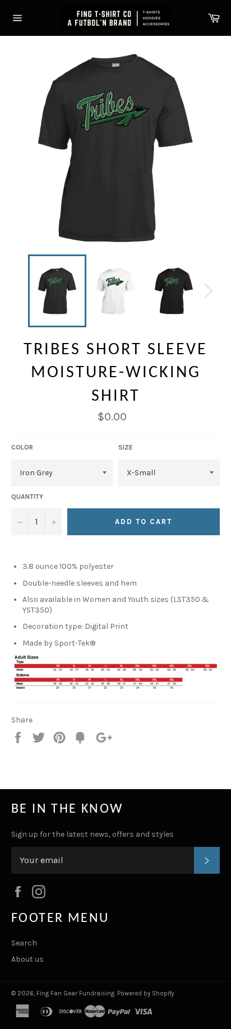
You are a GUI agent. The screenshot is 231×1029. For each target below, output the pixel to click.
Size (125, 447)
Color (22, 447)
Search (24, 943)
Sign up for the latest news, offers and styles (92, 834)
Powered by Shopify (145, 993)
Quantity (27, 496)
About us (27, 959)
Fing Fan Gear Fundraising (75, 993)
